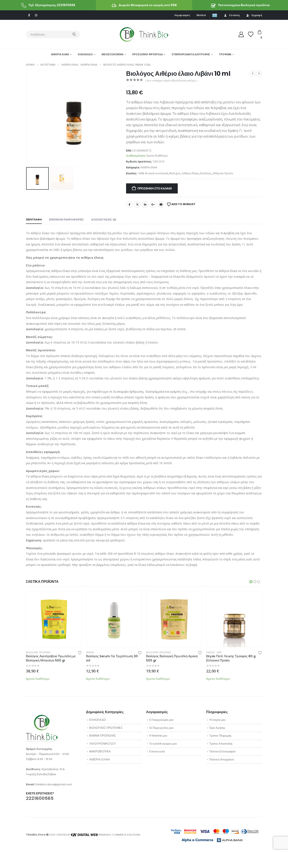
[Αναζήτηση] (74, 34)
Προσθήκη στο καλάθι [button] (74, 598)
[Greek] (214, 15)
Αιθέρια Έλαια (190, 173)
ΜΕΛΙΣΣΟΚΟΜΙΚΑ (112, 54)
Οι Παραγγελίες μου (161, 728)
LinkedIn (145, 204)
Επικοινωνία (157, 751)
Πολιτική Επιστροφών (222, 751)
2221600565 (40, 798)
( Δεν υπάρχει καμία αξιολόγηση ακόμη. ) (171, 80)
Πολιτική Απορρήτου (221, 759)
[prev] (253, 74)
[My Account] (241, 34)
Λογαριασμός (182, 15)
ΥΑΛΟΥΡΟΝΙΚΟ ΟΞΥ (102, 744)
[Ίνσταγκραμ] (36, 15)
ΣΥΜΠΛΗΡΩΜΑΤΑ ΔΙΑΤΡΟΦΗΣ (191, 54)
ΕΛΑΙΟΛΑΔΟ (85, 54)
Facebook (129, 204)
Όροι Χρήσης (217, 728)
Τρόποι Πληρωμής (220, 736)
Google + (153, 204)
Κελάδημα (137, 204)
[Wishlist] (251, 34)
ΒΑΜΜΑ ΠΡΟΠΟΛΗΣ (102, 736)
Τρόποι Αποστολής (221, 744)
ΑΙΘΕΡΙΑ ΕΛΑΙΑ (60, 54)
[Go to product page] (54, 619)
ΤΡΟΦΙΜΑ (225, 54)
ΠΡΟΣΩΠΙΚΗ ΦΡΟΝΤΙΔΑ (147, 54)
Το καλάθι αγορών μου (163, 744)
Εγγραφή (257, 15)
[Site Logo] (144, 34)
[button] (27, 117)
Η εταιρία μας (217, 720)
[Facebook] (29, 15)
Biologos (174, 173)
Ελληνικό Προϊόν (223, 173)
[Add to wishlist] (80, 652)
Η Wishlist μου (158, 736)
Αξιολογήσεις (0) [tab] (103, 219)
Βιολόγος (206, 173)
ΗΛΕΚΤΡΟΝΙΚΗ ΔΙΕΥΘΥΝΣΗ (160, 204)
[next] (259, 74)
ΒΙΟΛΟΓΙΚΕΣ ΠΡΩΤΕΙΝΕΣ (38, 652)
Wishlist (201, 15)
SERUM (90, 652)
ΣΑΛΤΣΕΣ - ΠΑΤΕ (214, 652)
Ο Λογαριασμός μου (161, 720)
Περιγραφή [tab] (34, 219)
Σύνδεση (234, 15)
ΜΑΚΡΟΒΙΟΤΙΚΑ (100, 751)
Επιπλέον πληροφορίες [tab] (66, 219)
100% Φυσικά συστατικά (152, 173)
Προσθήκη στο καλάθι (154, 188)
